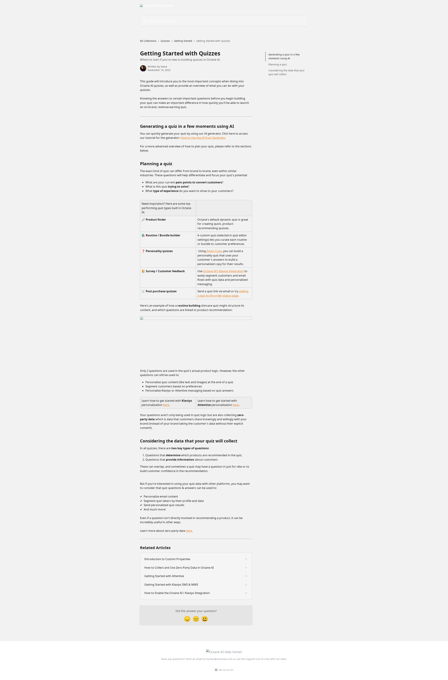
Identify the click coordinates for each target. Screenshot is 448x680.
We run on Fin (226, 669)
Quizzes (165, 40)
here (166, 405)
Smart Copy (214, 251)
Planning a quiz (277, 64)
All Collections (148, 40)
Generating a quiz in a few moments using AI (284, 56)
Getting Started (183, 40)
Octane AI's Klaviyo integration (223, 271)
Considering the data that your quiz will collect (286, 72)
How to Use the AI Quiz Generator (203, 138)
